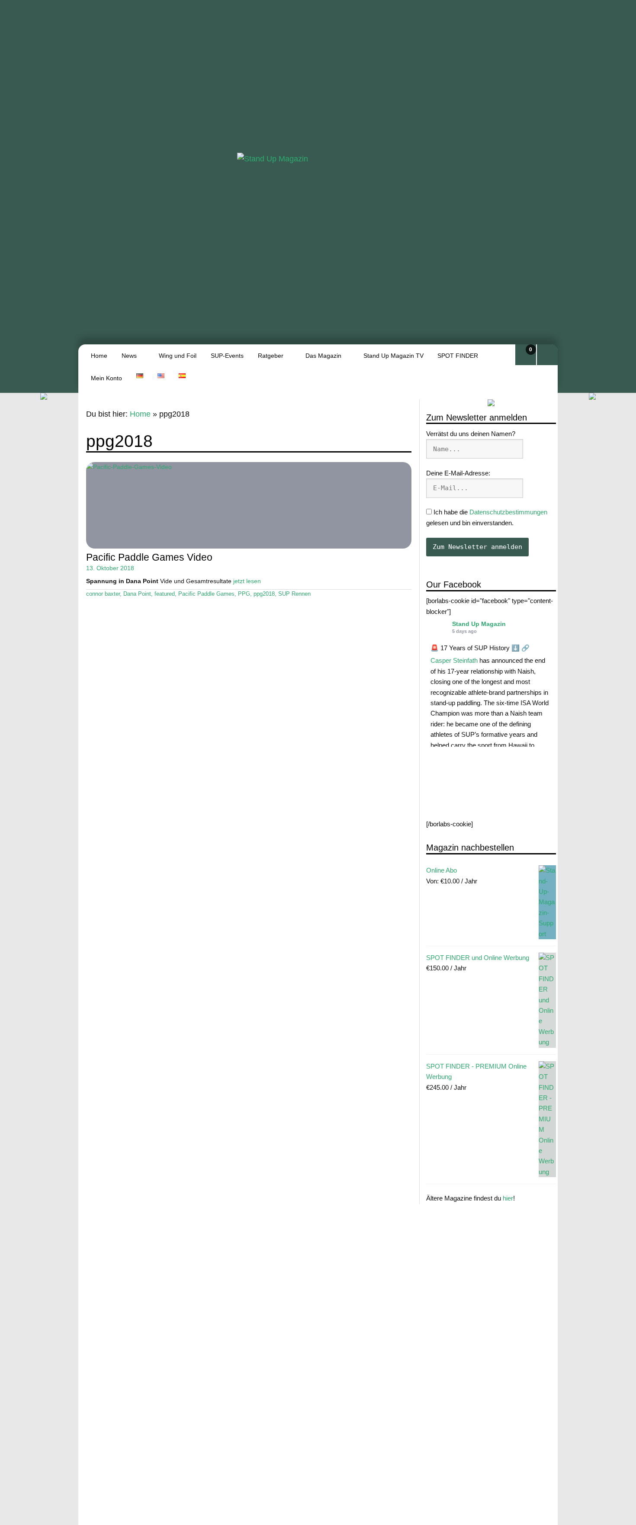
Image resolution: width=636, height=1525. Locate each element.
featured (164, 594)
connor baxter (103, 594)
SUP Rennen (294, 594)
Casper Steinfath (454, 660)
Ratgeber (270, 355)
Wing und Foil (177, 355)
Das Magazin (323, 355)
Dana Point (137, 594)
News (129, 355)
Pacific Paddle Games (206, 594)
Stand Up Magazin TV (393, 355)
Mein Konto (106, 378)
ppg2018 (264, 594)
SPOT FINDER (457, 355)
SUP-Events (227, 355)
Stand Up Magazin (479, 623)
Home (99, 355)
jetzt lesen (247, 581)
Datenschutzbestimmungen (508, 512)
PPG (244, 594)
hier (508, 1198)
